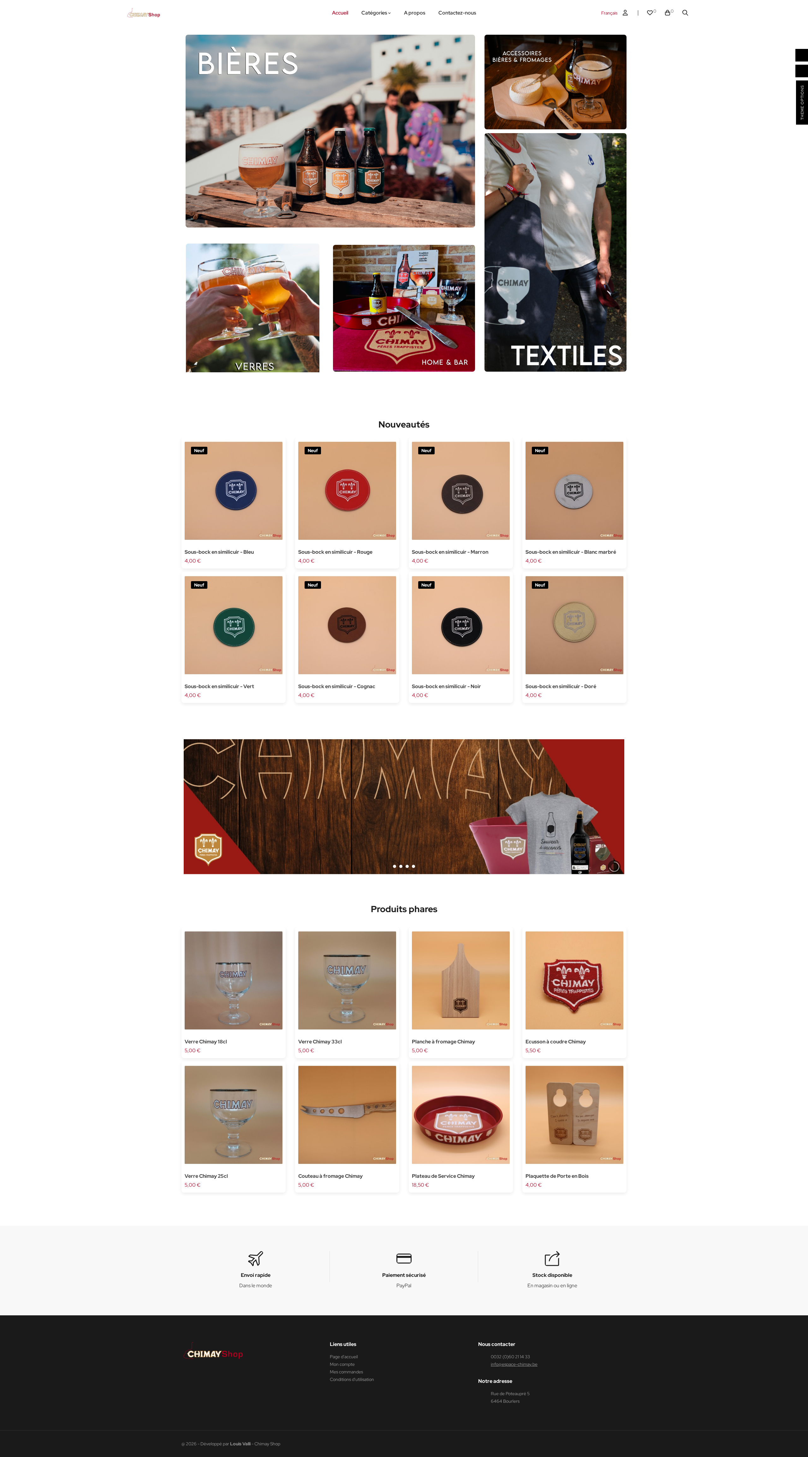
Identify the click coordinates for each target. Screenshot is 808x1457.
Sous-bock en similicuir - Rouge (335, 552)
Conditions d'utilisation (352, 1379)
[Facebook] (184, 1375)
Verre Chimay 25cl (206, 1176)
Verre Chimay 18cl (206, 1041)
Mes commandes (346, 1372)
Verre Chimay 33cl (320, 1041)
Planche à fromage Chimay (443, 1041)
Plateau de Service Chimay (443, 1176)
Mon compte (342, 1364)
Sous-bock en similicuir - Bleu (219, 552)
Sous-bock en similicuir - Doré (561, 686)
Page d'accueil (344, 1357)
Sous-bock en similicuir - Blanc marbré (571, 552)
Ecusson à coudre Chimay (556, 1041)
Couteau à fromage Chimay (330, 1176)
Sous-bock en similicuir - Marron (450, 552)
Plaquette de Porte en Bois (557, 1176)
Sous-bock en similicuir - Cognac (336, 686)
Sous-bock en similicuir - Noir (446, 686)
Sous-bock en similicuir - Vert (219, 686)
